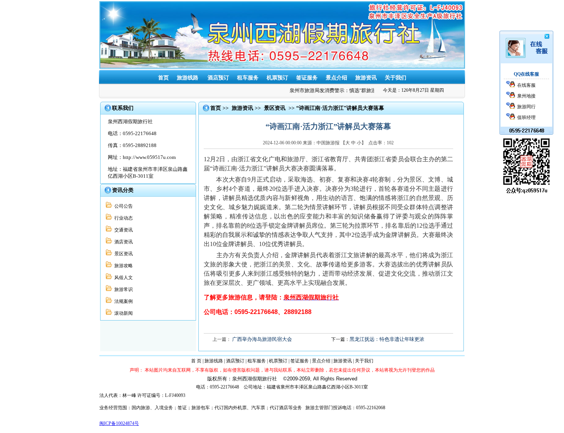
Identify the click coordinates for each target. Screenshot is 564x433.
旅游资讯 (366, 78)
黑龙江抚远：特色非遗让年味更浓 (387, 339)
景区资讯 (122, 253)
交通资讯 (122, 230)
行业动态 (122, 218)
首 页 (196, 361)
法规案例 (122, 301)
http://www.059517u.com (149, 157)
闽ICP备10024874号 (119, 423)
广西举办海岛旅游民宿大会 (262, 339)
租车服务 (248, 78)
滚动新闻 (122, 313)
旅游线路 (187, 78)
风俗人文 (122, 277)
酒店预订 (218, 78)
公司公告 (122, 206)
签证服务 (307, 78)
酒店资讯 (122, 242)
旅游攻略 (122, 265)
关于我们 (395, 78)
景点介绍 (336, 78)
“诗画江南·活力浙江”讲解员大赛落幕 (340, 108)
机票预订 (277, 78)
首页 (163, 78)
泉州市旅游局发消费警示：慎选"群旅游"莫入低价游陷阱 (348, 90)
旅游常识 (122, 289)
